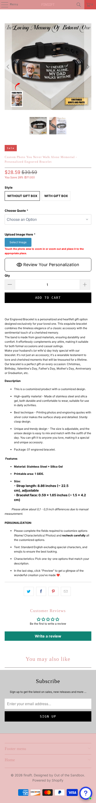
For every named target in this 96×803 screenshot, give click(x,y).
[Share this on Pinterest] (53, 591)
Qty (7, 275)
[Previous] (8, 66)
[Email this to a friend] (66, 591)
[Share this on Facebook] (41, 591)
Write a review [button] (48, 636)
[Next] (88, 66)
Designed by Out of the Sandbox (59, 775)
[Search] (78, 4)
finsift (28, 775)
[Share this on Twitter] (29, 591)
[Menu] (2, 4)
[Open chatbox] (85, 793)
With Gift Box (56, 196)
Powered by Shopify (47, 780)
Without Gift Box (22, 196)
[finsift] (48, 4)
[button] (48, 210)
